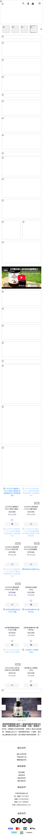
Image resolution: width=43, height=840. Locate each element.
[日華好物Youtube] (24, 820)
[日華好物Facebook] (18, 820)
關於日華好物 (21, 754)
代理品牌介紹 (21, 757)
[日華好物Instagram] (29, 820)
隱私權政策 (22, 781)
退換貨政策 (22, 778)
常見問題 (21, 772)
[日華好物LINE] (13, 820)
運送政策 (21, 775)
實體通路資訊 (21, 760)
